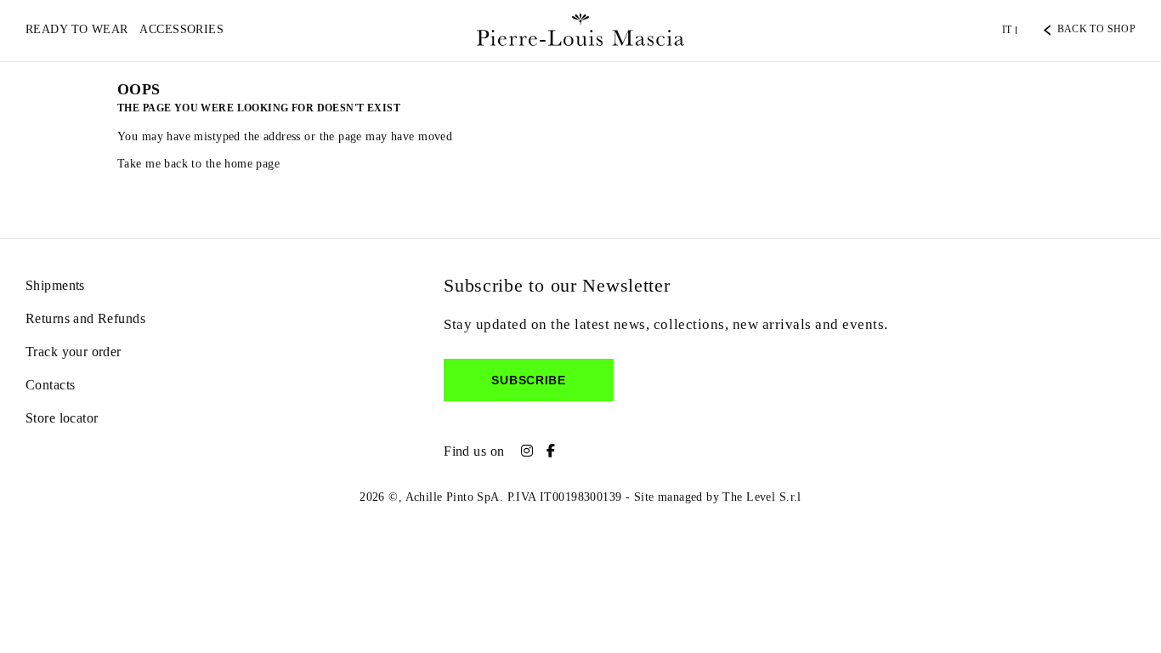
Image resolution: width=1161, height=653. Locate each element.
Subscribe (528, 380)
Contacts (50, 385)
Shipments (55, 285)
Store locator (61, 418)
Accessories (181, 29)
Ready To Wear (76, 29)
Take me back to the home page (198, 163)
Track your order (73, 351)
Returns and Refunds (85, 318)
